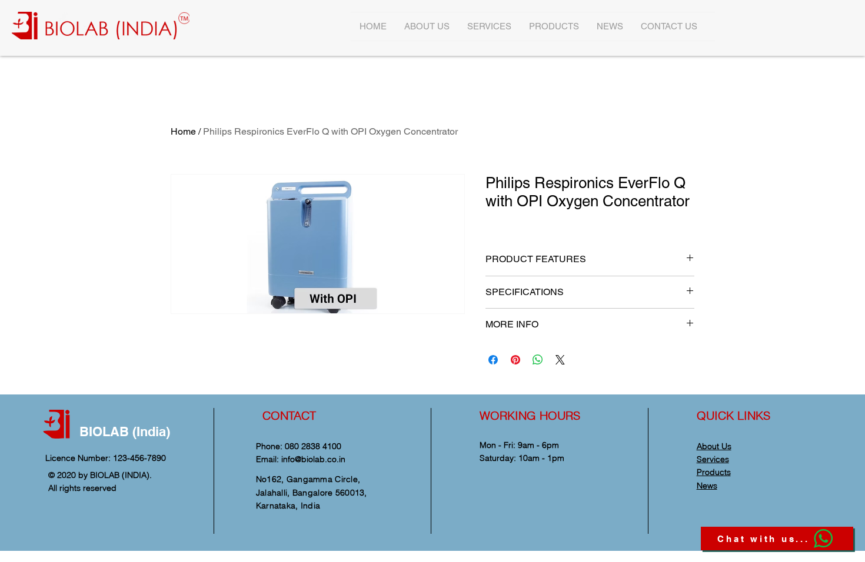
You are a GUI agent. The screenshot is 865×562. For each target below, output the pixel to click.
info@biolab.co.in (313, 459)
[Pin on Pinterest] (515, 360)
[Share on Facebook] (493, 360)
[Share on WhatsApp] (538, 360)
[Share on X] (560, 360)
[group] (432, 72)
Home (183, 131)
